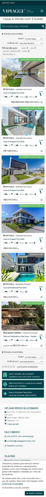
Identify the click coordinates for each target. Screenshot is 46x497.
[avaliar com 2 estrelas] (6, 366)
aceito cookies (35, 493)
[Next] (41, 72)
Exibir (21, 38)
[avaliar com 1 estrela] (3, 366)
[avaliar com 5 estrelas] (14, 366)
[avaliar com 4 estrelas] (11, 366)
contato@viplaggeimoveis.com (21, 441)
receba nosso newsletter (18, 460)
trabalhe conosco (15, 446)
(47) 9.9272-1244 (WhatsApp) (20, 436)
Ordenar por (13, 43)
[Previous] (5, 72)
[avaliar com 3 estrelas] (8, 366)
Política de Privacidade (12, 484)
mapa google (13, 424)
